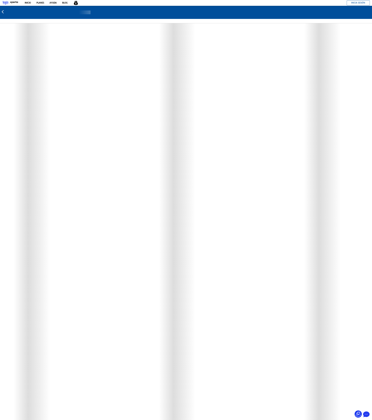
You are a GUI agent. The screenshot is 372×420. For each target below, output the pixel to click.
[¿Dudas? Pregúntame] (358, 414)
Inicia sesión (358, 2)
